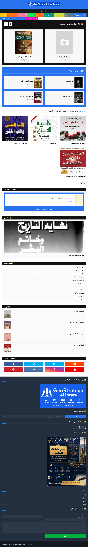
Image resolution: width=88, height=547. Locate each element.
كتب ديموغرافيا (49, 15)
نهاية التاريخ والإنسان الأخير (76, 255)
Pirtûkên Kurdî (12, 15)
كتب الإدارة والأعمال (6, 18)
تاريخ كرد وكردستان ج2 (77, 322)
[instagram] (54, 369)
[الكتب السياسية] (44, 237)
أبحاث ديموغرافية (79, 270)
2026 (83, 505)
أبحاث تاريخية (80, 267)
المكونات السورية (78, 311)
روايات (15, 18)
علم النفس (81, 290)
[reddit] (74, 364)
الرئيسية (3, 15)
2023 (83, 498)
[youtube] (74, 369)
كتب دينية (22, 18)
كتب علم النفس (59, 15)
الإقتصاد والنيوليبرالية (79, 15)
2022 (83, 495)
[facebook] (13, 364)
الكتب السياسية (22, 15)
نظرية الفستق (52, 143)
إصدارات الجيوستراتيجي (78, 277)
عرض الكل (62, 24)
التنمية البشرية (80, 283)
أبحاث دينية (81, 274)
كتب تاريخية (40, 15)
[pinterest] (13, 369)
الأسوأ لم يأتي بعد (79, 345)
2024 (83, 501)
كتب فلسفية (69, 15)
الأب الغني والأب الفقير (21, 143)
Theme (30, 544)
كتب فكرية (31, 15)
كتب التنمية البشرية (32, 18)
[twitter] (33, 364)
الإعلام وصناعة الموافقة (78, 143)
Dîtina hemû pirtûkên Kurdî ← (44, 209)
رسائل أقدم (81, 183)
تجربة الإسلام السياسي (77, 334)
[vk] (33, 369)
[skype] (54, 364)
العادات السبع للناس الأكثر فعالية (76, 176)
